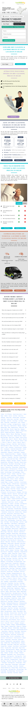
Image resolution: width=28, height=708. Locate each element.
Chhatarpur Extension (18, 455)
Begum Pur (12, 430)
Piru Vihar (3, 576)
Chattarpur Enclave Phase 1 (10, 453)
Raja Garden (11, 589)
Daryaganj (14, 460)
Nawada (19, 556)
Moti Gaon (17, 545)
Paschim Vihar (10, 571)
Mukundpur (17, 548)
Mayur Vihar (14, 536)
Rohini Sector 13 (21, 599)
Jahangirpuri (12, 497)
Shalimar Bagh (16, 627)
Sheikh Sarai (23, 631)
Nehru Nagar (8, 558)
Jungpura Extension (4, 503)
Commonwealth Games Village (12, 458)
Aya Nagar (9, 424)
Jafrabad (20, 495)
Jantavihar (4, 500)
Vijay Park (9, 661)
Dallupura (9, 460)
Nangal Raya (10, 551)
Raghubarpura (17, 588)
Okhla (18, 564)
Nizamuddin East (4, 564)
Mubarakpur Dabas (4, 546)
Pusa (21, 584)
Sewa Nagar (3, 624)
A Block (2, 414)
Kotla (6, 520)
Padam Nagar (18, 568)
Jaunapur (18, 500)
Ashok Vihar (6, 422)
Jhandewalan (4, 502)
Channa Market (17, 452)
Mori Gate (6, 545)
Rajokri (7, 591)
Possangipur (20, 579)
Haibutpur (3, 487)
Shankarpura (13, 629)
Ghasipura (22, 477)
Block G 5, (10, 442)
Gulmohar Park (11, 485)
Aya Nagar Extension (17, 424)
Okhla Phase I (22, 564)
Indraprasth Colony (8, 495)
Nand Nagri (17, 550)
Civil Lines (3, 458)
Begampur (23, 429)
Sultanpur (23, 642)
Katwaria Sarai (10, 513)
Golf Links (21, 480)
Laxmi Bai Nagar (4, 525)
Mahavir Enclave (15, 528)
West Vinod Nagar (19, 670)
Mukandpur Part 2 (12, 546)
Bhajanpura (3, 434)
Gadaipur (13, 473)
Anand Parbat (22, 417)
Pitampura (8, 576)
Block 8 (20, 439)
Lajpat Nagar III (21, 523)
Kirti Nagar (24, 516)
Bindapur (17, 437)
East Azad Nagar (20, 470)
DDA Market (10, 462)
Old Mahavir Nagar (12, 566)
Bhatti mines (23, 434)
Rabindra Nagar (10, 588)
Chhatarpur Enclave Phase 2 (7, 455)
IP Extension (15, 495)
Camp (6, 447)
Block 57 (11, 439)
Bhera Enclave (10, 435)
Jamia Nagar (3, 498)
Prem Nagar (22, 583)
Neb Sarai (24, 556)
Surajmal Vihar (4, 646)
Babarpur (19, 425)
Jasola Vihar (13, 500)
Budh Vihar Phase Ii (5, 445)
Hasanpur (18, 488)
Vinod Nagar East (11, 662)
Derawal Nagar (18, 463)
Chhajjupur (19, 453)
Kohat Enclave (22, 518)
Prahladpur (6, 581)
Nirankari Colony (8, 563)
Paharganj (24, 568)
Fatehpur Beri (3, 473)
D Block (20, 458)
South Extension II (17, 637)
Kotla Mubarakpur (11, 520)
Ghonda (16, 478)
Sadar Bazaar (22, 601)
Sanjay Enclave (4, 608)
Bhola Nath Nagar (4, 437)
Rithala (19, 598)
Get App (10, 705)
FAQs (9, 688)
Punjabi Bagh (10, 584)
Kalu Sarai (19, 506)
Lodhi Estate (17, 525)
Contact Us (23, 688)
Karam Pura (18, 510)
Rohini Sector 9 (4, 601)
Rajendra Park (18, 589)
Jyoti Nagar (17, 503)
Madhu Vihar (12, 526)
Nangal (21, 550)
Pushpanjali (9, 586)
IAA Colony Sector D (11, 492)
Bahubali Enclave (14, 427)
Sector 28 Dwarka (4, 619)
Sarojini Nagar (16, 609)
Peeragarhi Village (14, 574)
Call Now (23, 705)
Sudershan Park (9, 641)
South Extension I (9, 637)
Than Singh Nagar (9, 651)
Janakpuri (9, 498)
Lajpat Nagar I (7, 523)
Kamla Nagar (10, 508)
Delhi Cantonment (4, 463)
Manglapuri (3, 533)
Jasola (8, 500)
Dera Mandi (11, 463)
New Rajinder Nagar (18, 561)
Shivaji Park (7, 634)
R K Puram (4, 588)
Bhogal (24, 435)
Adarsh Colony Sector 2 (17, 414)
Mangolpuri (8, 533)
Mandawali (16, 531)
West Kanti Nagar (20, 669)
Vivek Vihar (15, 666)
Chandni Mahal (4, 452)
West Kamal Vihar (12, 669)
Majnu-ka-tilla (22, 530)
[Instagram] (14, 684)
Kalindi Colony (8, 506)
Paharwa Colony (4, 569)
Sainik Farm (15, 604)
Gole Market (15, 480)
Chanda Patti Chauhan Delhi (16, 448)
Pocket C (19, 578)
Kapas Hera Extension (10, 510)
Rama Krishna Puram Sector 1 (17, 594)
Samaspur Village (7, 606)
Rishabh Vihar (14, 598)
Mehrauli (2, 541)
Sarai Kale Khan (22, 608)
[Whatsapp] (10, 684)
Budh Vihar (14, 444)
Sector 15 (12, 616)
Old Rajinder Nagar (4, 568)
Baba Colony (6, 425)
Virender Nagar (19, 662)
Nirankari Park (15, 563)
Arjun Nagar (3, 420)
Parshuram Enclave (22, 569)
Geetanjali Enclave (10, 477)
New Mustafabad (9, 561)
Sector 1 (11, 614)
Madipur (18, 526)
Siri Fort (11, 636)
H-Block (22, 485)
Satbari (14, 611)
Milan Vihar (8, 541)
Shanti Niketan (4, 631)
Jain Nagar (18, 497)
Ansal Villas (16, 419)
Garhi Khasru (7, 475)
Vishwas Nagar (22, 664)
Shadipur (8, 624)
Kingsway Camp (7, 516)
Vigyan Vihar (21, 659)
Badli (9, 427)
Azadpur (23, 424)
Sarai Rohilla (3, 609)
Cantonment (11, 447)
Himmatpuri (14, 490)
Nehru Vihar (20, 558)
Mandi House (22, 531)
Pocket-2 (2, 579)
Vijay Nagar (3, 661)
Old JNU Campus (4, 566)
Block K (19, 442)
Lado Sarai (21, 521)
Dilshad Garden (22, 467)
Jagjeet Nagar (6, 497)
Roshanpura (16, 601)
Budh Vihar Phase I (22, 444)
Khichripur (19, 515)
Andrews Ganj (10, 419)
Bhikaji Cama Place (18, 435)
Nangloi (9, 553)
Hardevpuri (13, 487)
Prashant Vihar (4, 583)
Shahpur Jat (19, 626)
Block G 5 (5, 442)
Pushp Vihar (3, 586)
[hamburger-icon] (2, 3)
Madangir (7, 526)
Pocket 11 (21, 576)
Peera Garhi (7, 574)
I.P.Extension (3, 492)
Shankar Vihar (6, 629)
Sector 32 (23, 619)
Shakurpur (10, 627)
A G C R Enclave (8, 414)
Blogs (18, 688)
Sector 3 (18, 619)
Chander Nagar (7, 450)
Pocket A (4, 578)
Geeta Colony (3, 477)
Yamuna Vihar (3, 672)
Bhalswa (8, 434)
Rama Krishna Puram (6, 594)
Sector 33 (2, 621)
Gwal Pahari (17, 485)
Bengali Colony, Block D (10, 432)
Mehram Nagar (20, 540)
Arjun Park (9, 420)
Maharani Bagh (8, 528)
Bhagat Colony (19, 432)
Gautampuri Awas (21, 475)
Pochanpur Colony (14, 576)
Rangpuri (14, 596)
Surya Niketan (16, 646)
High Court (8, 490)
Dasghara (19, 460)
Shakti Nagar (4, 627)
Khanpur (2, 515)
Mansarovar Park (4, 535)
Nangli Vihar (4, 553)
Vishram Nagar (15, 664)
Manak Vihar (10, 531)
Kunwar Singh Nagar (14, 521)
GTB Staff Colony (15, 483)
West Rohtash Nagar (11, 670)
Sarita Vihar (9, 609)
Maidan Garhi (10, 530)
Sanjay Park (10, 608)
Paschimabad (16, 571)
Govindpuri (11, 482)
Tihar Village (19, 651)
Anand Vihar (3, 419)
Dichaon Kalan (15, 467)
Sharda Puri (11, 631)
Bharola (12, 434)
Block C (12, 440)
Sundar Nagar (3, 644)
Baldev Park (21, 427)
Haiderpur (8, 487)
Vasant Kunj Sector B (18, 657)
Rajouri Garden (13, 591)
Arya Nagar (21, 420)
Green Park (3, 483)
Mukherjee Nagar (4, 548)
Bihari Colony (11, 437)
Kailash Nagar (10, 505)
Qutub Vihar (15, 586)
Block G (14, 442)
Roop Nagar (10, 601)
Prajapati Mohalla (13, 581)
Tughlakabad (3, 654)
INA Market (4, 493)
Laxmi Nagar (11, 525)
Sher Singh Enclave (4, 632)
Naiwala (6, 550)
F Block (22, 472)
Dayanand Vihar (4, 462)
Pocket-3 (7, 579)
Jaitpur (23, 497)
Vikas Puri (20, 661)
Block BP (8, 440)
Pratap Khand (10, 583)
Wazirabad (21, 666)
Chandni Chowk (21, 450)
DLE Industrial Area (13, 468)
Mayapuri (2, 536)
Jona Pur (16, 502)
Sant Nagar (16, 608)
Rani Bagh (19, 596)
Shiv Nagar (12, 632)
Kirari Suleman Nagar (16, 516)
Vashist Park (6, 659)
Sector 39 (22, 621)
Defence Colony (23, 462)
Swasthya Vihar (8, 647)
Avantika (23, 422)
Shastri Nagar (17, 631)
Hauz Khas (23, 488)
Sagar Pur (4, 604)
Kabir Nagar (4, 505)
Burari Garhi (16, 445)
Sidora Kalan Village (5, 636)
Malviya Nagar (4, 531)
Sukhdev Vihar (7, 642)
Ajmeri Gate (20, 415)
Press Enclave (3, 584)
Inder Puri (10, 493)
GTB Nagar (8, 483)
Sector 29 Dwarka (12, 619)
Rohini (7, 599)
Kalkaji (14, 506)
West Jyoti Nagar (4, 669)
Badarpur (24, 425)
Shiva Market (17, 632)
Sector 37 (7, 621)
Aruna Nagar (14, 420)
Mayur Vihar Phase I (18, 538)
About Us (4, 688)
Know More (4, 705)
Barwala (11, 429)
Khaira (22, 513)
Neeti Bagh (3, 558)
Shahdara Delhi (12, 626)
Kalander (2, 506)
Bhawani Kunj (3, 435)
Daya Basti (24, 460)
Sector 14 (7, 616)
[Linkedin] (20, 684)
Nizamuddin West (12, 564)
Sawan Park (6, 614)
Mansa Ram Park (22, 533)
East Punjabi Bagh (16, 472)
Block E (21, 440)
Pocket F (24, 578)
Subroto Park (14, 639)
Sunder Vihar (16, 644)
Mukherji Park (11, 548)
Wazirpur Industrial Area (5, 667)
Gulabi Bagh (4, 485)
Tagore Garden (15, 647)
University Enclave (20, 654)
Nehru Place (15, 558)
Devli (5, 465)
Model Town (13, 541)
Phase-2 (20, 574)
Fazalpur (9, 473)
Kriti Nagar (6, 521)
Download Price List (19, 24)
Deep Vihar (16, 462)
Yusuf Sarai (15, 672)
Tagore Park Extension (10, 649)
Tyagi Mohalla (9, 654)
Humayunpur (19, 490)
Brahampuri (3, 444)
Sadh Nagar (3, 603)
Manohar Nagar (15, 533)
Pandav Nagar (14, 569)
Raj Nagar (6, 589)
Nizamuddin (22, 563)
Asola (19, 422)
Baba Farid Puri (13, 425)
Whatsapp (17, 705)
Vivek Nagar (9, 666)
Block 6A (16, 439)
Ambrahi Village (16, 417)
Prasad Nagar (20, 581)
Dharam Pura (16, 465)
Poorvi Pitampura (13, 579)
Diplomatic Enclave (4, 468)
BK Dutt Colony (5, 439)
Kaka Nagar (16, 505)
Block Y (23, 442)
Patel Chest (22, 571)
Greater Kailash (23, 482)
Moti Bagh (12, 545)
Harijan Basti (6, 488)
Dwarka (6, 470)
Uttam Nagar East (10, 656)
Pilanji (24, 574)
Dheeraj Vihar (8, 467)
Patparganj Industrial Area (17, 573)
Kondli (2, 520)
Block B (3, 440)
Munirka (2, 550)
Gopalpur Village (4, 482)
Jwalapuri (11, 503)
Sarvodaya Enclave (8, 611)
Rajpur (18, 591)
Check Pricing (13, 116)
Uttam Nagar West (18, 656)
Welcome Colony (22, 667)
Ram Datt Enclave (8, 593)
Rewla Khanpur (7, 598)
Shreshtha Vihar (20, 634)
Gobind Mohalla (8, 480)
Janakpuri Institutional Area (17, 498)
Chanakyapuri (6, 448)
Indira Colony (20, 493)
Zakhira (20, 672)
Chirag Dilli (10, 457)
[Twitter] (17, 684)
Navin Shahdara (14, 556)
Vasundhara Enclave (14, 659)
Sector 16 (16, 616)
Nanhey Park (14, 553)
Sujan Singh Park (16, 641)
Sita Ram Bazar (18, 636)
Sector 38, (17, 621)
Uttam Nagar (3, 656)
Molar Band (17, 543)
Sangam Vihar (21, 606)
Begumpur (17, 430)
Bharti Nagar (17, 434)
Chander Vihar (14, 450)
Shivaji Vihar (13, 634)
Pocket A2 (10, 578)
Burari (11, 445)
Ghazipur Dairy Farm (5, 478)
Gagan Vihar (19, 473)
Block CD (17, 440)
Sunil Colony (22, 644)
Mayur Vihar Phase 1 (22, 536)
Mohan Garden (10, 543)
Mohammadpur (4, 543)
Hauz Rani (3, 490)
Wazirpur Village (15, 667)
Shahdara (6, 626)
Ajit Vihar (15, 415)
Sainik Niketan (22, 604)
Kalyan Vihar (4, 508)
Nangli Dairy (16, 551)
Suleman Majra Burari (15, 642)
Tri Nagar (16, 652)
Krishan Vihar (19, 520)
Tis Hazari (11, 652)
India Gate (15, 493)
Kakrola (21, 505)
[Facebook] (7, 684)
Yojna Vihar (9, 672)
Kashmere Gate (11, 511)
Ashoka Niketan (13, 422)
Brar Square (9, 444)
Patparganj (9, 573)
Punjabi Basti (16, 584)
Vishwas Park (3, 666)
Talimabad (3, 651)
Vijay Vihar (14, 661)
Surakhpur (10, 646)
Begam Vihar (17, 429)
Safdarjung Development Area (12, 603)
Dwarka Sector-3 (12, 470)
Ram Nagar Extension (17, 593)
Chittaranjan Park (22, 457)
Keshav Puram (17, 513)
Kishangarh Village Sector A (12, 518)
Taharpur (17, 649)
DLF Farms (21, 468)
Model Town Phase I (21, 541)
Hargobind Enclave (20, 487)
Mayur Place (8, 536)
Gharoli (17, 477)
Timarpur (6, 652)
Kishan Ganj (3, 518)
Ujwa (15, 654)
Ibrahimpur (19, 492)
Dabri (25, 458)
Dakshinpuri (3, 460)
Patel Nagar (3, 573)
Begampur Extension (5, 430)
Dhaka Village (10, 465)
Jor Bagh (21, 502)
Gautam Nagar (13, 475)
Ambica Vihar (8, 417)
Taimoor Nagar (23, 649)
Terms (13, 688)
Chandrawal (10, 452)
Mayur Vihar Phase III (12, 540)
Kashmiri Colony (18, 511)
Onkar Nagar (12, 568)
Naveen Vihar (7, 556)
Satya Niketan (20, 611)
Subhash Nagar (8, 639)
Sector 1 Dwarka (18, 614)
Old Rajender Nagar (21, 566)
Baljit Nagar (6, 429)
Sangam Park (14, 606)
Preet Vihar (16, 583)
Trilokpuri (21, 652)
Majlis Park (16, 530)
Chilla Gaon (4, 457)
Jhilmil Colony (11, 502)
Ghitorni (12, 478)
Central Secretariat (18, 447)
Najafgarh (11, 550)
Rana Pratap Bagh (7, 596)
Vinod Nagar (4, 662)
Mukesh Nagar (20, 546)
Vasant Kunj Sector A (8, 657)
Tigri (15, 651)
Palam (9, 569)
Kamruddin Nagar (17, 508)
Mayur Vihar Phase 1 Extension (7, 538)
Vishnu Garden (8, 664)
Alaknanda (3, 417)
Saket (2, 606)
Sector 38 (12, 621)
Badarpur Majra (4, 427)
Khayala (14, 515)
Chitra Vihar (15, 457)
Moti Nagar (22, 545)
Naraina (19, 553)
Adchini (5, 415)
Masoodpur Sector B (21, 535)
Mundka (22, 548)
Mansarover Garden (12, 535)
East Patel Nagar (8, 472)
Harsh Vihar (13, 488)
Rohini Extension (13, 599)
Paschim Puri (3, 571)
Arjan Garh (22, 419)
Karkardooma (4, 511)
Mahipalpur (4, 530)
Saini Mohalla (9, 604)
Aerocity (10, 415)
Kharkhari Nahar (8, 515)
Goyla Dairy (16, 482)
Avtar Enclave (3, 424)
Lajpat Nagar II (14, 523)
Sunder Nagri (10, 644)
